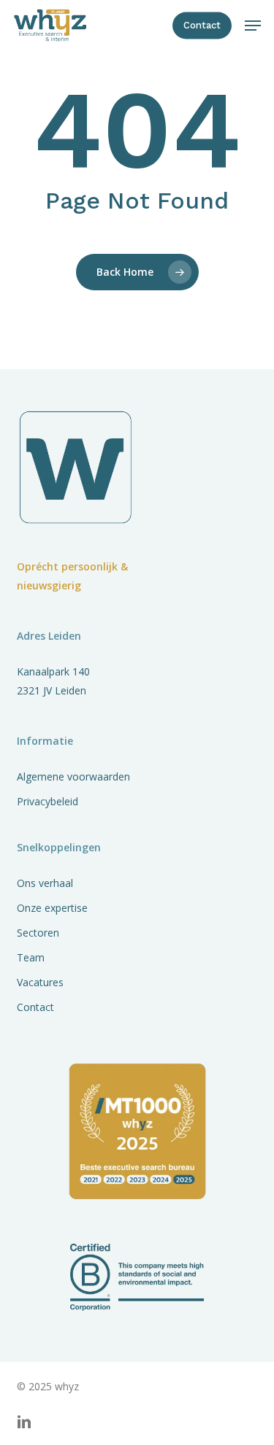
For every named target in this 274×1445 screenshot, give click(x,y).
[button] (253, 25)
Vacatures (40, 982)
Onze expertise (52, 908)
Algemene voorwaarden (73, 776)
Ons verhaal (45, 883)
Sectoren (38, 933)
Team (31, 957)
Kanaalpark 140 (53, 671)
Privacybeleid (47, 801)
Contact (35, 1007)
